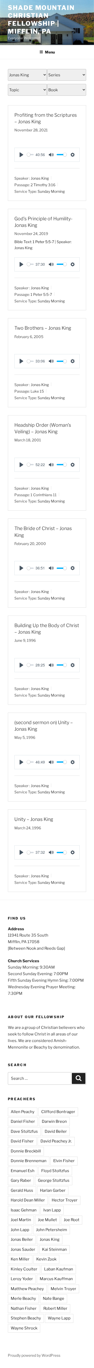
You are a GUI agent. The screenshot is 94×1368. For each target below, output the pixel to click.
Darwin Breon (54, 1121)
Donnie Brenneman (28, 1160)
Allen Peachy (22, 1111)
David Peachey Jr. (56, 1141)
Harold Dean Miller (28, 1200)
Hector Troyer (65, 1200)
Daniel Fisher (23, 1121)
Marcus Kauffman (56, 1278)
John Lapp (20, 1229)
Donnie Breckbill (26, 1151)
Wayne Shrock (24, 1328)
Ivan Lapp (52, 1210)
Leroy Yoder (22, 1278)
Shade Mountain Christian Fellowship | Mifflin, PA (41, 19)
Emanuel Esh (22, 1170)
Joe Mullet (47, 1219)
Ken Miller (20, 1259)
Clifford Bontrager (58, 1111)
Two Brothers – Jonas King (42, 328)
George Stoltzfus (53, 1180)
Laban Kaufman (58, 1269)
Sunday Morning (51, 191)
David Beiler (56, 1131)
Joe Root (71, 1219)
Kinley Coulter (24, 1269)
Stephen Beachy (26, 1318)
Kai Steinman (54, 1249)
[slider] (30, 154)
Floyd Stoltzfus (55, 1170)
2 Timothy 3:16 (43, 185)
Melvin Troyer (63, 1288)
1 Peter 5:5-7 (43, 241)
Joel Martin (21, 1219)
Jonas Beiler (22, 1239)
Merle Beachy (23, 1298)
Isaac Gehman (24, 1210)
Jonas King (40, 178)
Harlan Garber (53, 1190)
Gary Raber (21, 1180)
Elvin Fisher (64, 1160)
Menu (50, 52)
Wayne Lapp (59, 1318)
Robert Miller (55, 1308)
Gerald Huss (22, 1190)
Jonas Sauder (23, 1249)
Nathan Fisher (24, 1308)
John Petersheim (51, 1229)
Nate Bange (53, 1298)
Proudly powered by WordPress (34, 1355)
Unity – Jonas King (33, 819)
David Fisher (22, 1141)
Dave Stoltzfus (24, 1131)
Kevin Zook (46, 1259)
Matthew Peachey (27, 1288)
